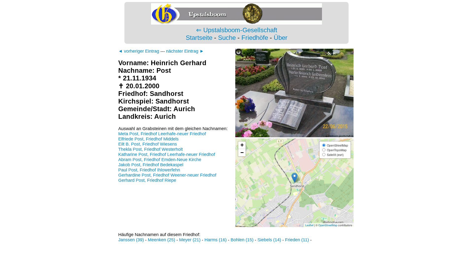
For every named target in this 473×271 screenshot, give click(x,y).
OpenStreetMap (327, 225)
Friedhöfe (254, 37)
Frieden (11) (297, 239)
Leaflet (309, 225)
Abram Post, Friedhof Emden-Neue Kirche (159, 159)
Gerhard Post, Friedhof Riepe (147, 180)
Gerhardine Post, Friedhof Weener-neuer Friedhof (167, 175)
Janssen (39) (131, 239)
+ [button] (242, 145)
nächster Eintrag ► (185, 51)
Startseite (199, 37)
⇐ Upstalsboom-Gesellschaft (236, 30)
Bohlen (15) (242, 239)
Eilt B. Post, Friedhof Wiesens (147, 144)
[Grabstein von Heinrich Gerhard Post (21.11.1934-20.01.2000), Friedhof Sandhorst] (294, 135)
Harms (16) (215, 239)
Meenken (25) (161, 239)
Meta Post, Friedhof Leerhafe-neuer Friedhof (162, 133)
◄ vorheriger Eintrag (138, 51)
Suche (227, 37)
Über (280, 37)
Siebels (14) (269, 239)
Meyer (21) (190, 239)
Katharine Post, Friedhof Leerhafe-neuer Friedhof (166, 154)
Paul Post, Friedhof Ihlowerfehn (149, 169)
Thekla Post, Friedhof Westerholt (150, 149)
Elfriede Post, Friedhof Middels (148, 138)
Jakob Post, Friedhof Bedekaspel (150, 164)
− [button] (242, 153)
